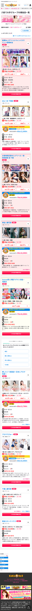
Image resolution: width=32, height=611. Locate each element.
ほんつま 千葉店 (7, 101)
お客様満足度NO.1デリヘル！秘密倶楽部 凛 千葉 (13, 157)
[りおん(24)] (6, 444)
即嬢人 (23, 74)
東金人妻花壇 (6, 222)
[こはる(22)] (14, 61)
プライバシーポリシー (9, 580)
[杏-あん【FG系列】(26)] (14, 111)
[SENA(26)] (23, 177)
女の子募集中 (26, 269)
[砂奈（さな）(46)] (23, 232)
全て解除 (28, 27)
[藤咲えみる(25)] (6, 386)
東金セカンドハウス (9, 521)
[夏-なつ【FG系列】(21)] (23, 111)
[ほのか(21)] (23, 293)
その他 (6, 365)
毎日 (6, 351)
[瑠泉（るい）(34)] (6, 232)
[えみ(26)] (23, 444)
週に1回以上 (8, 356)
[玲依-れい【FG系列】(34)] (6, 111)
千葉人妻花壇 (6, 489)
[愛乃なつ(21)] (14, 386)
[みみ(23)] (14, 293)
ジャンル (1, 566)
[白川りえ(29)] (23, 386)
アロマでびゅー (7, 434)
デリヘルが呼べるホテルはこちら (22, 36)
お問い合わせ (16, 582)
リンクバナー (18, 580)
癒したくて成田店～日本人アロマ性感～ (13, 373)
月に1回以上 (8, 360)
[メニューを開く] (2, 5)
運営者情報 (16, 579)
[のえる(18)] (6, 61)
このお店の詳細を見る (16, 94)
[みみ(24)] (6, 177)
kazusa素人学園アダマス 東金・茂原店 (13, 280)
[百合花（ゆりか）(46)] (14, 232)
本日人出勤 (9, 74)
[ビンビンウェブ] (1, 8)
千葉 (0, 559)
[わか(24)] (23, 61)
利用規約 (22, 579)
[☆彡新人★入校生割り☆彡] (6, 293)
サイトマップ (10, 579)
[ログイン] (30, 5)
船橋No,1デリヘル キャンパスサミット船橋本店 (13, 41)
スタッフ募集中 (25, 424)
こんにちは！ (26, 5)
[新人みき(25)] (14, 444)
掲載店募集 (24, 580)
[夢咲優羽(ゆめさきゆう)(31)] (14, 177)
